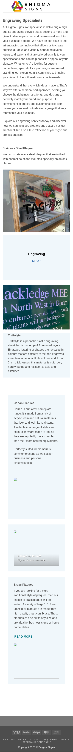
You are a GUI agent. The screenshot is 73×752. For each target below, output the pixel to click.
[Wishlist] (56, 6)
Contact (35, 739)
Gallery (22, 739)
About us (9, 739)
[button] (5, 6)
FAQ (45, 739)
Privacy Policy (59, 739)
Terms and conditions (37, 742)
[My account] (62, 6)
